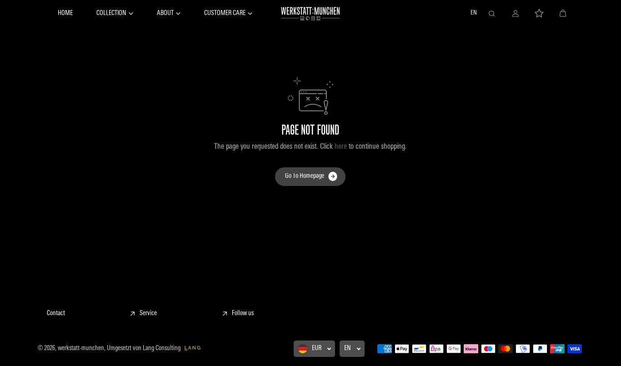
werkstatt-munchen (81, 348)
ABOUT (165, 13)
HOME (65, 13)
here (341, 146)
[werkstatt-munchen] (310, 13)
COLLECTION (111, 13)
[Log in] (515, 13)
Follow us (243, 313)
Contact (56, 313)
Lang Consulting (162, 348)
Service (148, 313)
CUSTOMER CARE (224, 13)
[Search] (492, 13)
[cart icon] (562, 13)
